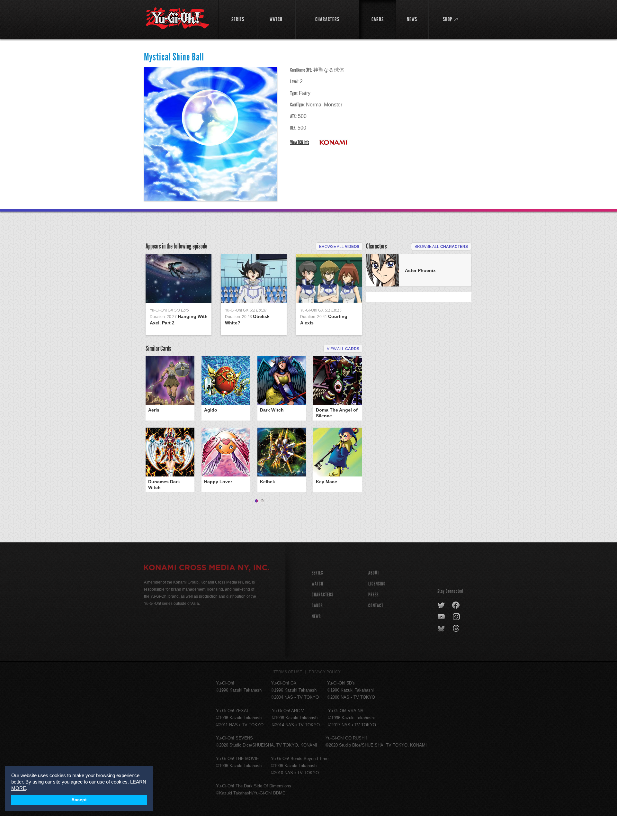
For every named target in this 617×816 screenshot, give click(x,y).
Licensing (377, 584)
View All (343, 349)
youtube (442, 617)
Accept (79, 799)
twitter (441, 605)
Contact (375, 606)
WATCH (317, 584)
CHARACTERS (322, 595)
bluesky (442, 628)
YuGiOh (177, 18)
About (373, 573)
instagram (457, 617)
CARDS (317, 606)
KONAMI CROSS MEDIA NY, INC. (206, 568)
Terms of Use (287, 672)
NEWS (316, 616)
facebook (456, 605)
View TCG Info (299, 142)
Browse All (339, 246)
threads (457, 628)
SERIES (317, 573)
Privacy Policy (325, 672)
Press (373, 595)
